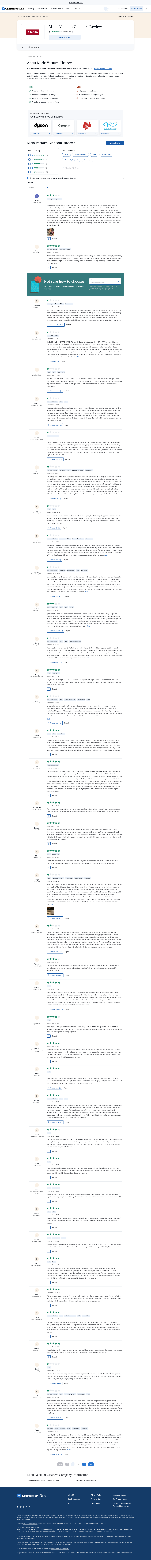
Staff (94, 155)
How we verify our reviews (30, 47)
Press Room (95, 1503)
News (67, 9)
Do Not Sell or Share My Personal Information (122, 1504)
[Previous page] (67, 1464)
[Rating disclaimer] (72, 31)
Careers (71, 1503)
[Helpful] (49, 238)
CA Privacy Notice (120, 1499)
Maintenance (106, 155)
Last (91, 1464)
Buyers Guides (42, 9)
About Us (71, 1495)
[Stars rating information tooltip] (75, 31)
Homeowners (25, 16)
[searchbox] (91, 8)
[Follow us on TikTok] (23, 1507)
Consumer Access (30, 1523)
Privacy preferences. (76, 2)
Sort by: (30, 183)
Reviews (56, 9)
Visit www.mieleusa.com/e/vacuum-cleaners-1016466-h (48, 79)
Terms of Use (96, 1499)
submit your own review (103, 68)
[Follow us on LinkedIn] (29, 1507)
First (60, 1464)
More (79, 357)
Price (66, 155)
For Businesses (123, 9)
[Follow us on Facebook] (18, 1507)
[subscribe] (118, 281)
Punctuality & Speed (71, 160)
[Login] (146, 8)
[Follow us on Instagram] (20, 1507)
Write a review (64, 37)
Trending (31, 9)
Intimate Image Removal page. (60, 1548)
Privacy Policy (96, 1495)
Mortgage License (120, 1495)
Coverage (87, 160)
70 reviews (67, 31)
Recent (31, 187)
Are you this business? (127, 16)
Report (54, 239)
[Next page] (84, 1464)
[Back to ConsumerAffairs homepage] (18, 16)
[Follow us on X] (26, 1507)
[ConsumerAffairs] (13, 8)
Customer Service (80, 155)
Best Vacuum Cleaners (40, 16)
